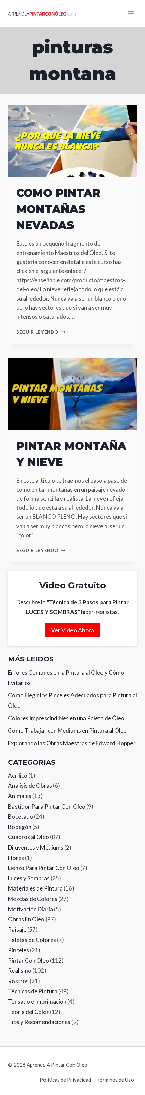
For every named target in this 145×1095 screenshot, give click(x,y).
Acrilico (17, 775)
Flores (16, 857)
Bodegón (19, 826)
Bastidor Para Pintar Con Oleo (46, 806)
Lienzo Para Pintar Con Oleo (43, 867)
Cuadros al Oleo (28, 836)
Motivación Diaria (30, 909)
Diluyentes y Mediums (35, 847)
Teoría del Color (28, 1011)
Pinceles (18, 950)
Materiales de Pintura (35, 888)
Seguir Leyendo (40, 332)
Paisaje (17, 929)
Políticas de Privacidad (65, 1080)
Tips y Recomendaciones (39, 1021)
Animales (19, 796)
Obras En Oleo (26, 919)
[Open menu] (130, 13)
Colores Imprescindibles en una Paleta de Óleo (66, 718)
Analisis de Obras (30, 785)
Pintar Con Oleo (28, 960)
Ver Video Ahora (72, 630)
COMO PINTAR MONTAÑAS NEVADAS (58, 209)
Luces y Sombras (29, 878)
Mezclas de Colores (32, 898)
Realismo (19, 970)
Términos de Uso (115, 1080)
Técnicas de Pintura (32, 991)
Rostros (18, 981)
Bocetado (20, 816)
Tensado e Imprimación (37, 1001)
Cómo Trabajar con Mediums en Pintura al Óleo (67, 730)
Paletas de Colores (32, 939)
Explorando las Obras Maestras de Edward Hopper (72, 743)
